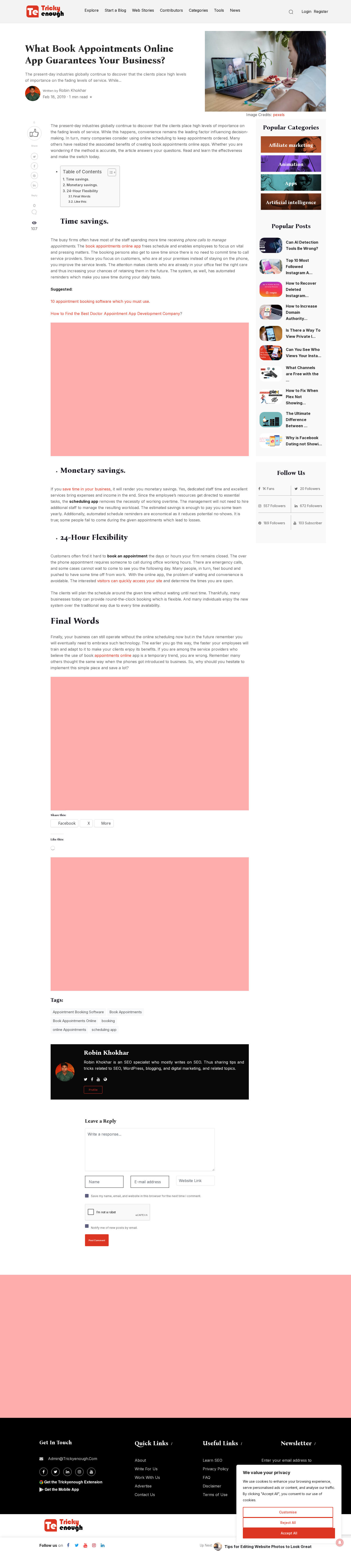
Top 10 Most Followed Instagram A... (299, 266)
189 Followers (274, 523)
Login (306, 11)
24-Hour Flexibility (82, 191)
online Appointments (69, 1029)
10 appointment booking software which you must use (100, 301)
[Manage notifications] (340, 1542)
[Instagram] (93, 1545)
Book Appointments (125, 1012)
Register (321, 11)
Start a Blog (115, 10)
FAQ (206, 1477)
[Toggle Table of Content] (109, 172)
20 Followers (310, 489)
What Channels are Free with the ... (302, 373)
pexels (279, 114)
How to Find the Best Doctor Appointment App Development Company (115, 313)
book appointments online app (113, 246)
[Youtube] (85, 1545)
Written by (64, 91)
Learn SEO (212, 1460)
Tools (219, 10)
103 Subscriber (310, 523)
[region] (288, 1504)
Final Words (81, 196)
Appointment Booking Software (78, 1012)
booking (108, 1020)
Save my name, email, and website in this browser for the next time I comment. (146, 1196)
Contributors (171, 10)
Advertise (143, 1486)
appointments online (113, 655)
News (235, 10)
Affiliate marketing (291, 145)
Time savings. (77, 179)
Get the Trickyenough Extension (73, 1482)
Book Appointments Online (74, 1020)
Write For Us (146, 1468)
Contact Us (145, 1494)
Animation (291, 164)
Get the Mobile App (62, 1489)
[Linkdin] (102, 1545)
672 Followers (311, 506)
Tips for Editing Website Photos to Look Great (268, 1546)
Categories (198, 10)
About (140, 1460)
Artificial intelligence (291, 202)
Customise (288, 1512)
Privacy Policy (216, 1468)
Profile (93, 1089)
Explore (92, 10)
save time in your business (87, 489)
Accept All (289, 1533)
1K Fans (268, 489)
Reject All (288, 1523)
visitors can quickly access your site (129, 580)
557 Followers (275, 506)
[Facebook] (68, 1545)
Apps (291, 183)
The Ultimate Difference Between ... (298, 419)
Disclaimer (212, 1486)
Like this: (80, 201)
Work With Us (147, 1477)
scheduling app (104, 1029)
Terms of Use (215, 1494)
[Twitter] (76, 1545)
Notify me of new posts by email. (114, 1227)
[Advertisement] (150, 356)
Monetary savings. (82, 185)
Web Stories (143, 10)
